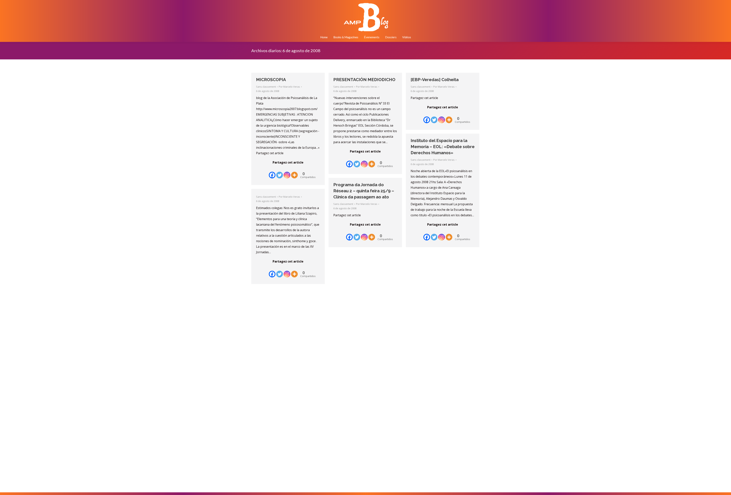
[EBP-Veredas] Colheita (435, 79)
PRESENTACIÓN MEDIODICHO (364, 79)
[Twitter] (279, 172)
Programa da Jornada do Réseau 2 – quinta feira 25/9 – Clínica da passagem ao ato (363, 190)
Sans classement (266, 86)
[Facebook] (272, 172)
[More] (294, 172)
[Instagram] (287, 172)
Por (289, 86)
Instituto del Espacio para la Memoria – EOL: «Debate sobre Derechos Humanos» (443, 146)
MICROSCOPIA (271, 79)
